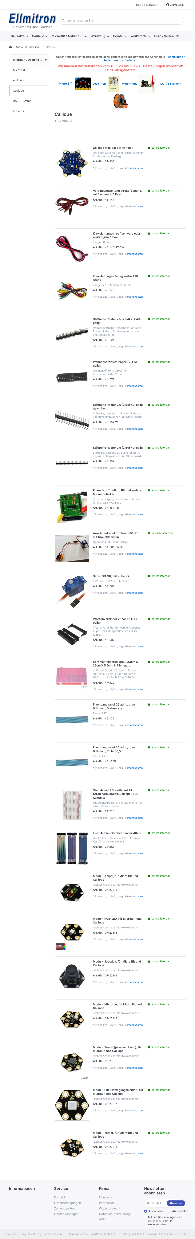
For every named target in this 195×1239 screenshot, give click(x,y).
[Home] (10, 47)
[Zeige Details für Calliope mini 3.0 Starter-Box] (72, 163)
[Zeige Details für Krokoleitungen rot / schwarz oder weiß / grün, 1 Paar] (72, 249)
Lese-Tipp (100, 83)
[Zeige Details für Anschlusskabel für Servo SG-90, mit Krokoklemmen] (72, 548)
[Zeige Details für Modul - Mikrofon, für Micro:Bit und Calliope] (72, 1020)
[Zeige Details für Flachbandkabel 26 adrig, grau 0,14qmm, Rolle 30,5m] (72, 763)
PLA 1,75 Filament (170, 83)
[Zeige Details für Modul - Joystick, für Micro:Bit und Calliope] (72, 977)
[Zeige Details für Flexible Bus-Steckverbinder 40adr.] (72, 848)
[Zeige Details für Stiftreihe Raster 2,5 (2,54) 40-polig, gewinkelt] (72, 420)
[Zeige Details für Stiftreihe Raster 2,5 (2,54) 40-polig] (72, 463)
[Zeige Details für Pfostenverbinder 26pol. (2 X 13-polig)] (72, 634)
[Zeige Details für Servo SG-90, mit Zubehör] (72, 591)
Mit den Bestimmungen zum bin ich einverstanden (165, 1221)
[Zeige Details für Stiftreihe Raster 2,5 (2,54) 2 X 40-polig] (72, 334)
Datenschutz (156, 1220)
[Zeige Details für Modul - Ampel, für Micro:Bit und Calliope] (72, 891)
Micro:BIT (65, 83)
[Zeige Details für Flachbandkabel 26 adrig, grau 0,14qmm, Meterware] (72, 720)
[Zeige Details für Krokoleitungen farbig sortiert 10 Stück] (72, 291)
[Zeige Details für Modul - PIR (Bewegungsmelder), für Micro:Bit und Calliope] (72, 1105)
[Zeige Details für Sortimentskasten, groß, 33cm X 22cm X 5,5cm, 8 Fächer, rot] (72, 677)
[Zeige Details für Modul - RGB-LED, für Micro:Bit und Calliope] (72, 934)
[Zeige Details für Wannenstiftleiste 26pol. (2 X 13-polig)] (72, 377)
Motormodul (129, 83)
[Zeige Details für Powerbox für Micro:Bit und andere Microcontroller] (72, 506)
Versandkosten (134, 168)
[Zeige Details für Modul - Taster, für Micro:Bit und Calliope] (72, 1148)
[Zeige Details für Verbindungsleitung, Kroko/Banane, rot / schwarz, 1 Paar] (72, 206)
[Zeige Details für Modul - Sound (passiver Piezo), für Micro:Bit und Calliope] (72, 1062)
